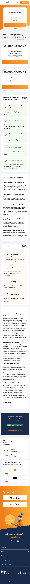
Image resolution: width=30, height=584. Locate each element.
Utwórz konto (24, 2)
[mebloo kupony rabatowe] (23, 478)
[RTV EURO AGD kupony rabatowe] (23, 470)
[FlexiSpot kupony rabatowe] (23, 482)
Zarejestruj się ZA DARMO (15, 430)
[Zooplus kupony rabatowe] (6, 474)
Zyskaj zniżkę (15, 61)
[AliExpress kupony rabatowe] (6, 470)
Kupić (15, 25)
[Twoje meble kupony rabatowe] (15, 478)
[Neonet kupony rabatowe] (6, 478)
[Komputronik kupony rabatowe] (23, 474)
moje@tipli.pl (15, 537)
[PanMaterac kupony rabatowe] (6, 482)
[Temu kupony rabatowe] (15, 470)
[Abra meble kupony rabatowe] (15, 482)
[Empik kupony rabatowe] (15, 474)
